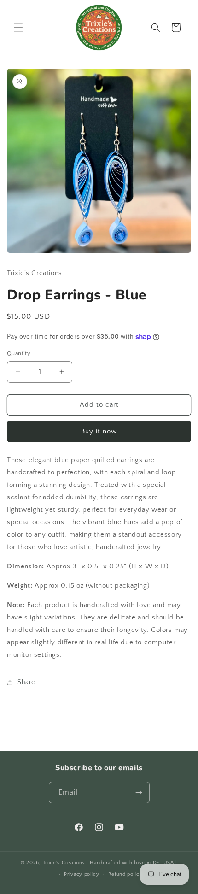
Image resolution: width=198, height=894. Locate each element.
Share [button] (26, 682)
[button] (18, 28)
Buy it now (99, 431)
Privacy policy (81, 874)
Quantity (18, 353)
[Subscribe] (139, 792)
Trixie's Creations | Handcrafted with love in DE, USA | (110, 862)
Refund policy (125, 874)
